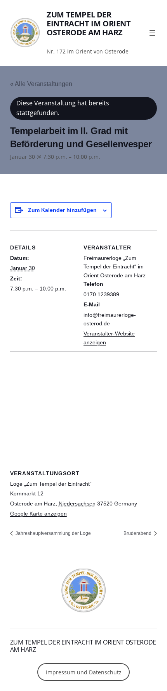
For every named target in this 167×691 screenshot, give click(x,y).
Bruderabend (138, 533)
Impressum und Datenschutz (84, 672)
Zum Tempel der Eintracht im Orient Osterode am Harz (88, 23)
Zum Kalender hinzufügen (62, 210)
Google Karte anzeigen (38, 514)
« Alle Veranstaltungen (41, 84)
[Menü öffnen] (152, 33)
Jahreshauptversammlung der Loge (52, 533)
